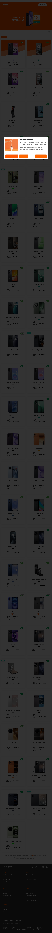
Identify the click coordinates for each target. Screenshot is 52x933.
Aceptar (41, 156)
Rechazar (23, 156)
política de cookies (24, 150)
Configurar (11, 156)
